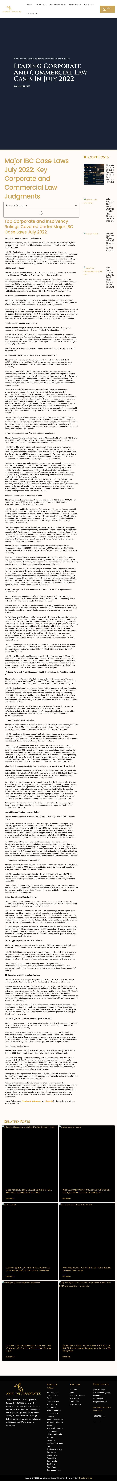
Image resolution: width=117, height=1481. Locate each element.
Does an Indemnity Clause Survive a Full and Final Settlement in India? (29, 1191)
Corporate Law (53, 1401)
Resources (23, 59)
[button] (45, 4)
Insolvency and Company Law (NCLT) (53, 1395)
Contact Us (74, 1401)
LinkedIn (49, 1101)
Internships (74, 1398)
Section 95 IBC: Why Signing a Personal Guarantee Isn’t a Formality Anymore (28, 1269)
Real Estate (51, 1467)
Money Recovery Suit (55, 1419)
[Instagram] (100, 1422)
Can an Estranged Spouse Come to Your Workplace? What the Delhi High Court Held (28, 1348)
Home (16, 59)
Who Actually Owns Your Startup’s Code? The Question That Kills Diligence (111, 210)
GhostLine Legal (86, 1478)
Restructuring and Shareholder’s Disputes (54, 1413)
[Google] (94, 1422)
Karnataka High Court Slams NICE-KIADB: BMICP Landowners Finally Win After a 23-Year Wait (86, 1348)
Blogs (72, 1392)
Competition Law (54, 1470)
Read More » (10, 1198)
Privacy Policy (75, 1404)
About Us (73, 1389)
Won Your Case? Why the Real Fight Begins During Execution (86, 1269)
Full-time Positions (77, 1395)
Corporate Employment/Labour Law (55, 1443)
